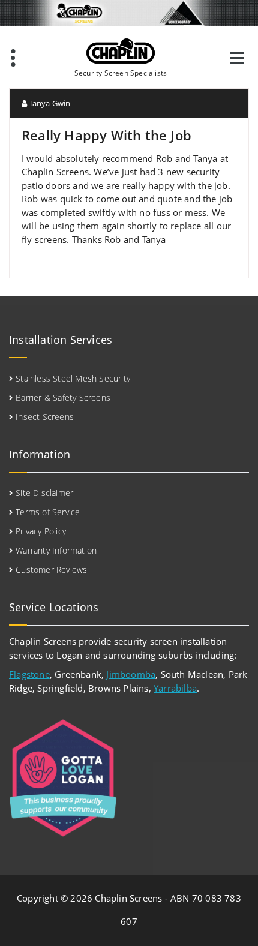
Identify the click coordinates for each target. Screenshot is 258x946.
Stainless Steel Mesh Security (73, 378)
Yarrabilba (175, 688)
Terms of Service (48, 512)
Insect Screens (45, 416)
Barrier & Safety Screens (63, 397)
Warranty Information (56, 550)
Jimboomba (130, 674)
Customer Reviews (51, 569)
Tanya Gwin (48, 103)
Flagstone (29, 674)
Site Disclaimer (44, 492)
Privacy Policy (41, 531)
